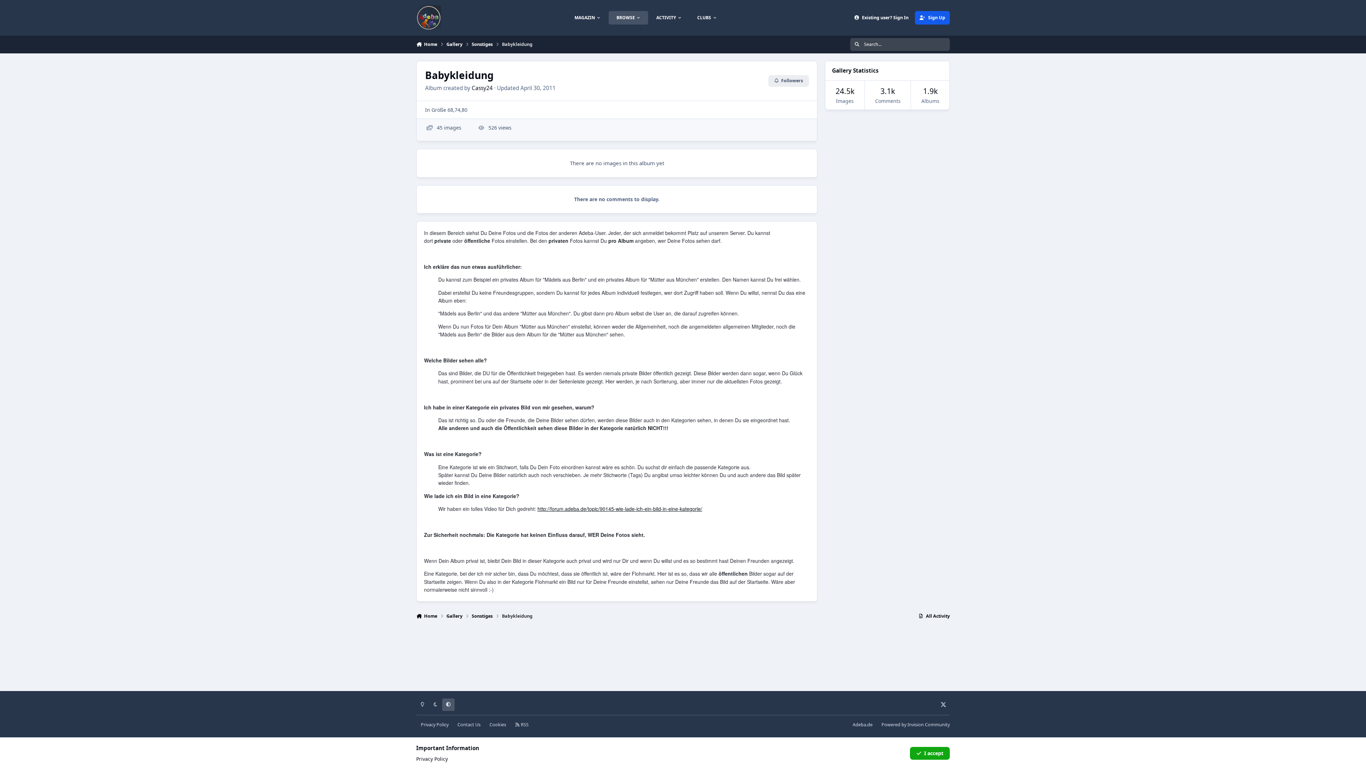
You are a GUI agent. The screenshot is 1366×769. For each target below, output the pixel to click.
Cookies (497, 725)
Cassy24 (482, 88)
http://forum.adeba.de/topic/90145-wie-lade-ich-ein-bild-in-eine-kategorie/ (620, 508)
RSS (524, 725)
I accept (933, 753)
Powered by (915, 725)
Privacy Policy (435, 725)
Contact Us (469, 725)
